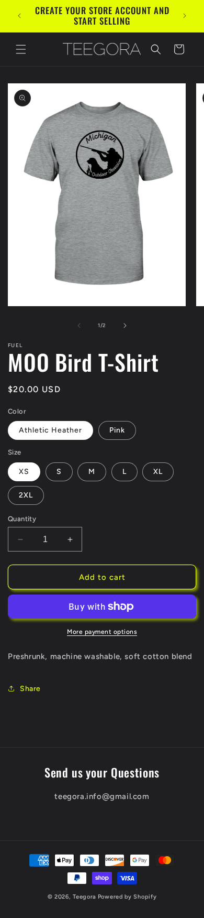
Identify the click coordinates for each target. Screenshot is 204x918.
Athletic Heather (50, 430)
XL (158, 471)
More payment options (102, 631)
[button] (20, 49)
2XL (26, 495)
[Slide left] (78, 325)
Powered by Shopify (127, 896)
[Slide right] (125, 325)
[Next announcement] (184, 15)
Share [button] (30, 688)
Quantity (22, 519)
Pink (117, 430)
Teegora (84, 896)
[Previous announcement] (19, 15)
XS (24, 471)
